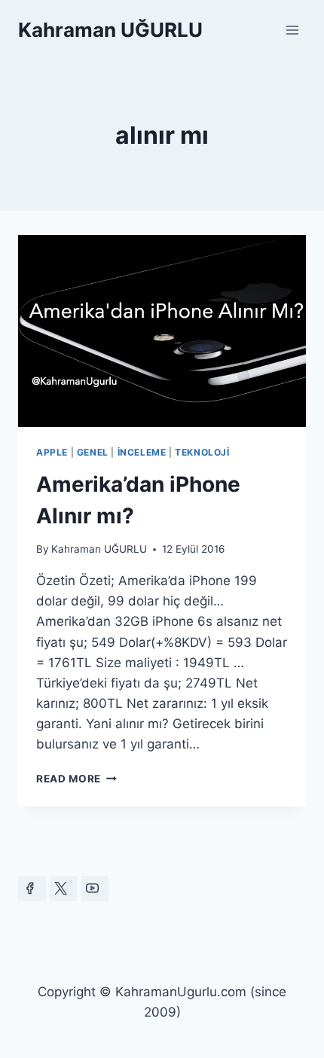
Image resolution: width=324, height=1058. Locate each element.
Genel (93, 452)
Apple (52, 452)
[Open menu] (292, 29)
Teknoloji (202, 452)
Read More (76, 779)
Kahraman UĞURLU (99, 549)
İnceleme (142, 452)
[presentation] (162, 331)
